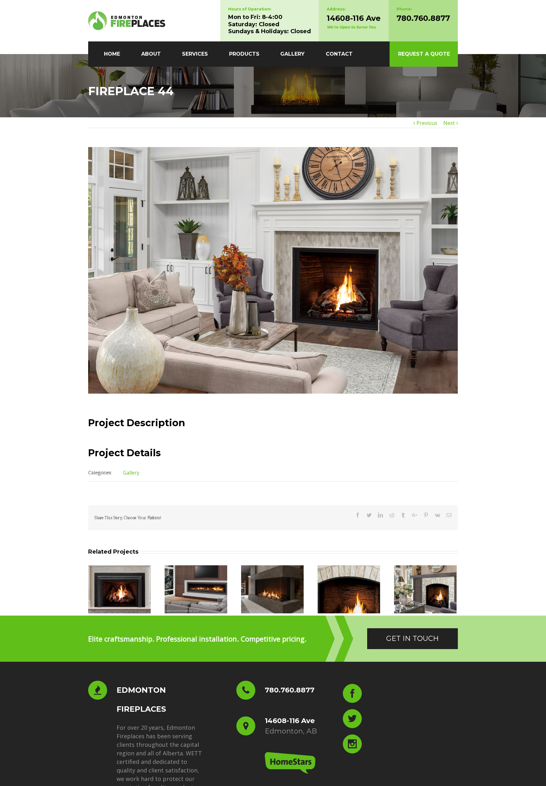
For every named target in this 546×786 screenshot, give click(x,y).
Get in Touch (412, 638)
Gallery (131, 472)
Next (449, 123)
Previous (426, 123)
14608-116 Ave (354, 18)
